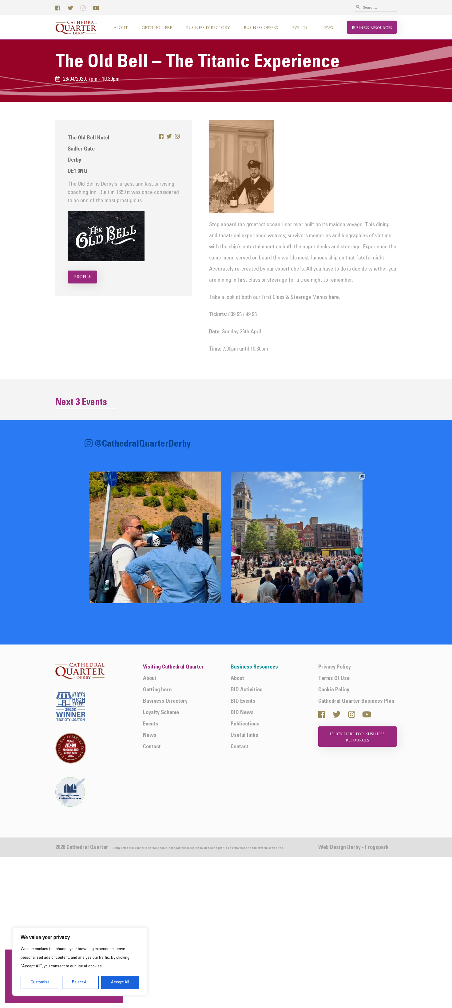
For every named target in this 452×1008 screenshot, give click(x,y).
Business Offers (261, 28)
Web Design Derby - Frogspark (353, 847)
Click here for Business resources (357, 737)
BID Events (243, 701)
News (327, 28)
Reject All (80, 982)
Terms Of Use (334, 678)
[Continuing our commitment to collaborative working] (155, 537)
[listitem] (155, 537)
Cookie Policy (333, 690)
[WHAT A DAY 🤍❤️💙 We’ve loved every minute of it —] (297, 537)
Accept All (120, 982)
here (334, 297)
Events (299, 28)
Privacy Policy (334, 667)
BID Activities (247, 690)
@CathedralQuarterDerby (143, 444)
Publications (245, 724)
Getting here (157, 28)
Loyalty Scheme (161, 712)
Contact (152, 746)
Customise (40, 982)
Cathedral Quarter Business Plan (356, 701)
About (121, 28)
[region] (80, 961)
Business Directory (208, 28)
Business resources (372, 28)
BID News (242, 712)
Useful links (244, 735)
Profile (82, 277)
